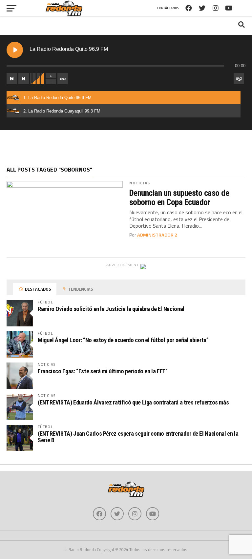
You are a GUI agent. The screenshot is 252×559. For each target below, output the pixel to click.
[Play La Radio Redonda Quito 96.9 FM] (15, 50)
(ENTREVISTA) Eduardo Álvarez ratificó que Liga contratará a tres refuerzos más (133, 402)
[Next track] (23, 78)
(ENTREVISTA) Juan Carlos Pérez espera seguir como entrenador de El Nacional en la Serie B (138, 437)
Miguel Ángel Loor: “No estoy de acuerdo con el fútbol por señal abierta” (123, 340)
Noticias (139, 183)
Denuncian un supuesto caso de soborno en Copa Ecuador (179, 197)
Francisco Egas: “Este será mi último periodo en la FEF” (103, 371)
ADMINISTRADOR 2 (157, 234)
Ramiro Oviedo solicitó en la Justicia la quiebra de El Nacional (111, 308)
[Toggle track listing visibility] (239, 78)
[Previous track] (12, 78)
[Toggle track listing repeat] (62, 78)
